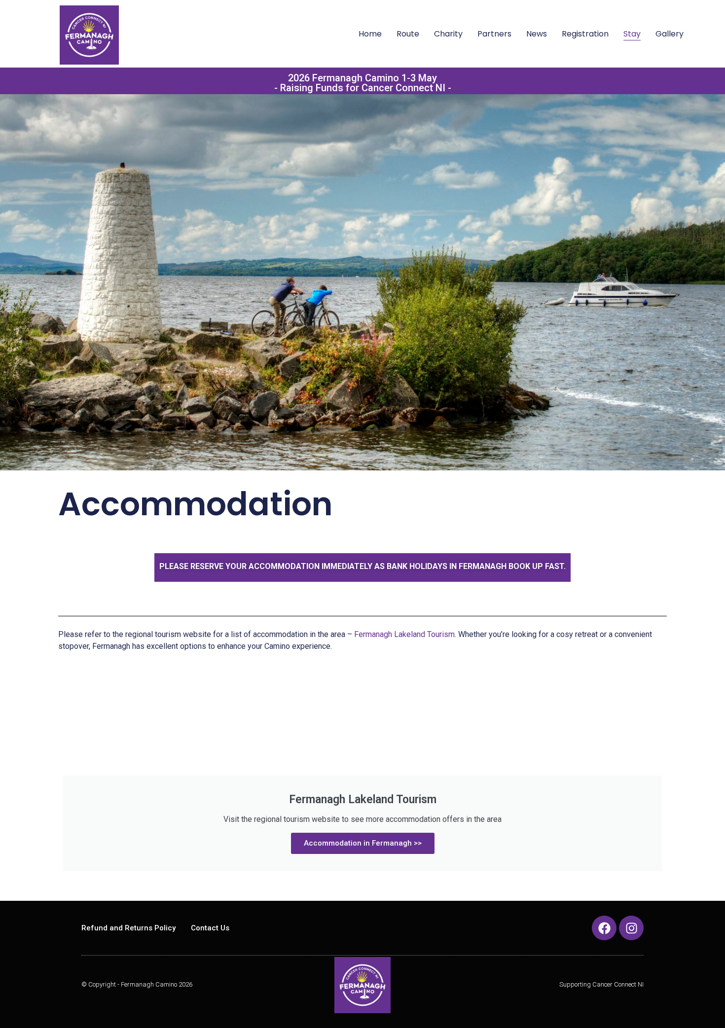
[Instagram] (631, 928)
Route (408, 33)
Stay (632, 33)
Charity (448, 33)
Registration (585, 33)
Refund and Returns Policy (128, 927)
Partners (494, 33)
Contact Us (210, 927)
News (536, 33)
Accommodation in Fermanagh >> (363, 843)
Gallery (669, 33)
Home (370, 33)
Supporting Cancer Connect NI (601, 984)
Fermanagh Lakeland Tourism (404, 634)
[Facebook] (604, 928)
